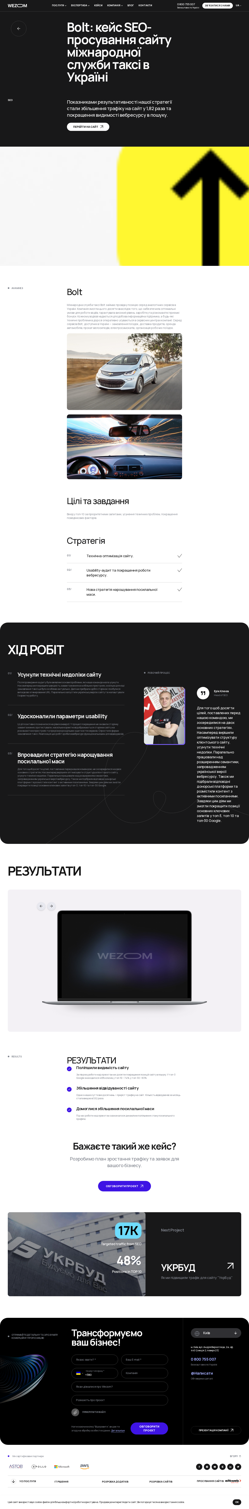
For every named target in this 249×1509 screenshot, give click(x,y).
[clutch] (222, 1467)
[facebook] (199, 1467)
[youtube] (215, 1467)
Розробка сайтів (160, 1481)
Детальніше (118, 1430)
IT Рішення (61, 1481)
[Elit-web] (233, 1481)
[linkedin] (230, 1467)
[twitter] (238, 1467)
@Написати (202, 1373)
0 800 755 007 (186, 4)
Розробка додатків (115, 1481)
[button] (78, 1373)
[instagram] (207, 1467)
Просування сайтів (210, 1481)
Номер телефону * (95, 1371)
